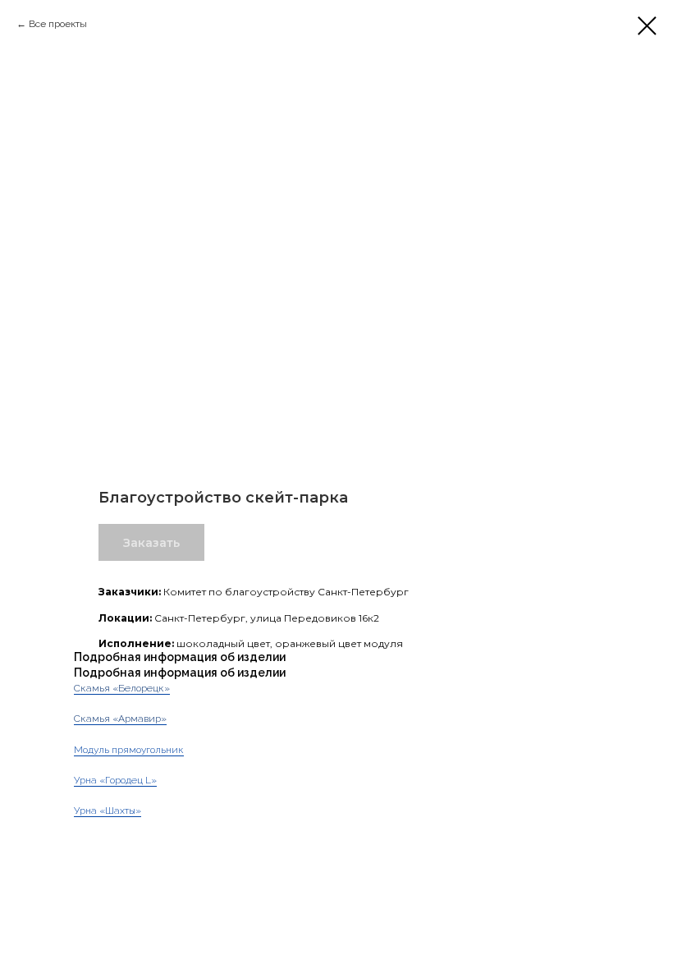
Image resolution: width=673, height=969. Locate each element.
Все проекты (58, 24)
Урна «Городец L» (115, 780)
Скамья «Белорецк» (122, 688)
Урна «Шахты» (107, 810)
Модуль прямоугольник (129, 749)
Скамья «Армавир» (120, 718)
